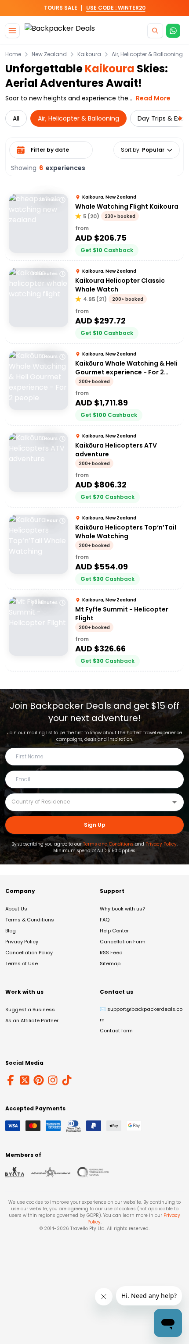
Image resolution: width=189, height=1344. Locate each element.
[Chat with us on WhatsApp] (173, 31)
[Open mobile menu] (12, 31)
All (16, 118)
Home (13, 54)
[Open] (174, 802)
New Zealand (49, 54)
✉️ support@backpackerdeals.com (141, 1014)
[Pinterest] (38, 1080)
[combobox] (88, 802)
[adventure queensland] (50, 1172)
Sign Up (94, 824)
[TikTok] (67, 1080)
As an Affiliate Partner (31, 1020)
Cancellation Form (122, 941)
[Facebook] (10, 1080)
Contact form (116, 1030)
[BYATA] (14, 1172)
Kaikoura (89, 54)
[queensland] (93, 1172)
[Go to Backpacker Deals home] (60, 31)
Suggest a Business (30, 1009)
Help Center (114, 930)
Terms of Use (21, 963)
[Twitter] (24, 1080)
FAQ (104, 919)
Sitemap (110, 963)
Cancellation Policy (29, 952)
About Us (16, 908)
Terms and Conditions (108, 844)
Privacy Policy (161, 844)
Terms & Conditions (29, 919)
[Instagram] (52, 1080)
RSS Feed (111, 952)
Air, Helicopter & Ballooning (147, 54)
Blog (10, 930)
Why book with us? (122, 908)
